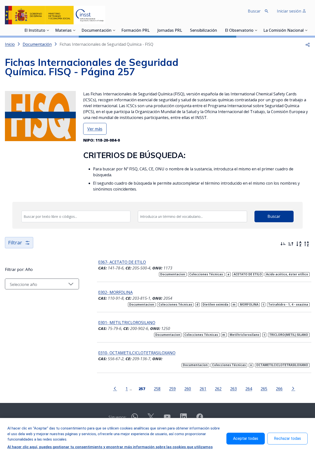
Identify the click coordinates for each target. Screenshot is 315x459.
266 (279, 388)
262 (218, 388)
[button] (307, 44)
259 (172, 388)
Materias (63, 31)
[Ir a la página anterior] (115, 388)
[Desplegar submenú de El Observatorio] (255, 30)
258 (157, 388)
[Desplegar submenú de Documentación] (113, 30)
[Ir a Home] (55, 15)
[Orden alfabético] (298, 243)
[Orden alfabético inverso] (306, 243)
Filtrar (15, 242)
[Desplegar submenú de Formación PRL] (151, 30)
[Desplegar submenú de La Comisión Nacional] (306, 30)
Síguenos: (117, 417)
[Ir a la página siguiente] (293, 388)
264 (248, 388)
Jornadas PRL (170, 31)
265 (264, 388)
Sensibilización (203, 31)
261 (203, 388)
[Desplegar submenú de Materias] (74, 30)
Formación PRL (135, 31)
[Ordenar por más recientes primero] (283, 243)
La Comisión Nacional (283, 31)
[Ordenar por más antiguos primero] (290, 243)
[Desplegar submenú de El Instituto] (47, 30)
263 (233, 388)
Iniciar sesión (289, 11)
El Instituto (34, 31)
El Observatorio (239, 31)
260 (187, 388)
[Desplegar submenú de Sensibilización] (218, 30)
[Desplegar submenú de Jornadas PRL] (183, 30)
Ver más (94, 129)
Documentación (96, 31)
